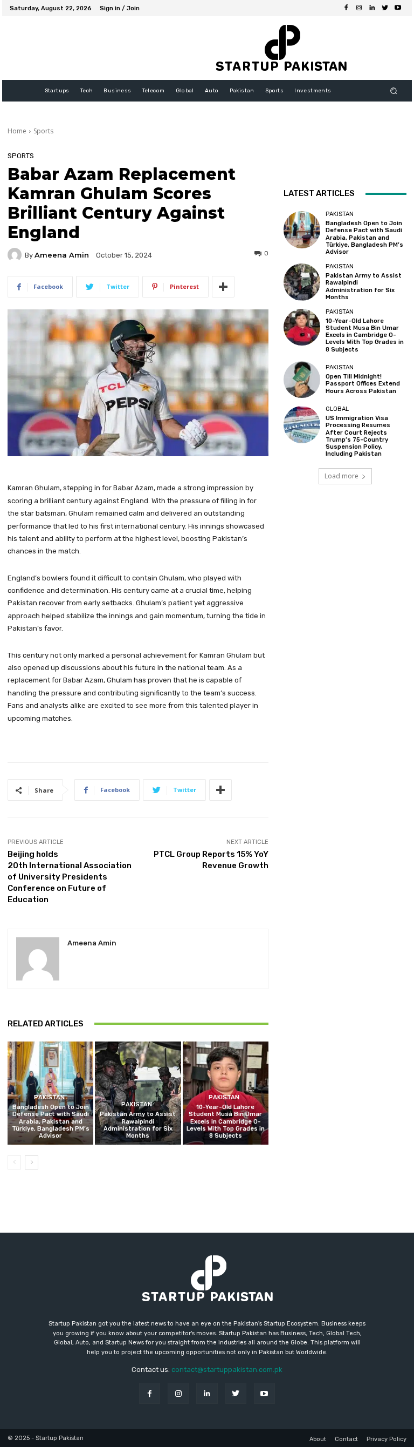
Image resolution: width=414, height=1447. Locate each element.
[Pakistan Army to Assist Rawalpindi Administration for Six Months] (138, 1093)
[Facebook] (346, 8)
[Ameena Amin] (16, 255)
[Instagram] (359, 8)
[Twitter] (384, 8)
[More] (223, 286)
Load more (341, 476)
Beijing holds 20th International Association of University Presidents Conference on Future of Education (70, 876)
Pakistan (49, 1097)
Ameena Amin (61, 255)
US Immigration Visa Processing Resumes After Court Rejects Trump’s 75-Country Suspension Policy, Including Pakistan (358, 436)
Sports (43, 131)
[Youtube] (397, 8)
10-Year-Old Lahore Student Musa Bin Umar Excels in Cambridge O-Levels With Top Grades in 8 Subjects (226, 1121)
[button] (393, 91)
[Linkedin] (371, 8)
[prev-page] (14, 1162)
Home (17, 131)
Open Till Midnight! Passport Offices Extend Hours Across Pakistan (363, 383)
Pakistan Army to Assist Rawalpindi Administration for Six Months (138, 1125)
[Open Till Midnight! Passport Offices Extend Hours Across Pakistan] (302, 379)
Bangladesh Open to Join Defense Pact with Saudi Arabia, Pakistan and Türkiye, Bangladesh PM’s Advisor (50, 1121)
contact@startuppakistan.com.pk (226, 1369)
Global (337, 409)
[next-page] (31, 1162)
